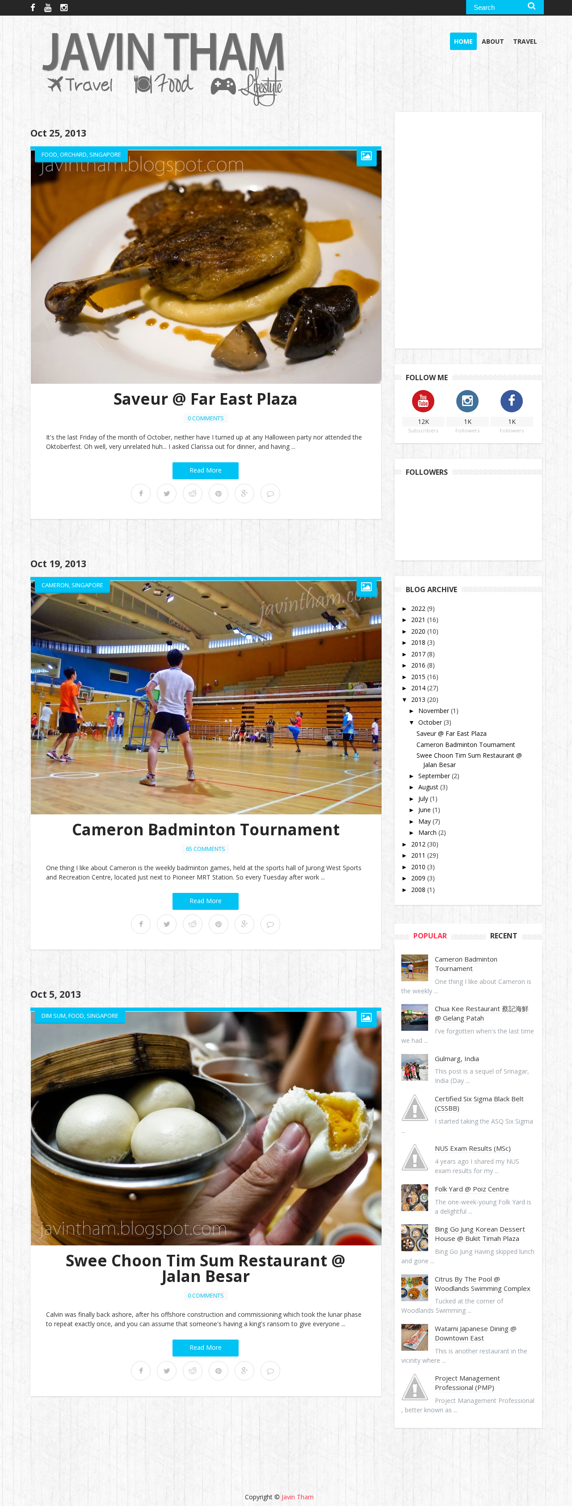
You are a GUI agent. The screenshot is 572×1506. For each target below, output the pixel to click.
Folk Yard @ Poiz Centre (472, 1188)
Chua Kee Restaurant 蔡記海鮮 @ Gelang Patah (482, 1013)
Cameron (55, 585)
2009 (419, 878)
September (435, 776)
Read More (205, 470)
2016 (419, 665)
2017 (419, 654)
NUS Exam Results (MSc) (473, 1148)
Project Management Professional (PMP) (467, 1382)
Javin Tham (298, 1497)
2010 (419, 867)
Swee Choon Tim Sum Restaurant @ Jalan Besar (205, 1268)
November (434, 710)
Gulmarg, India (457, 1058)
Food (49, 154)
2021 (419, 619)
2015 (419, 676)
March (428, 832)
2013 (419, 699)
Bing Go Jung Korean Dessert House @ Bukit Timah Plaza (480, 1233)
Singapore (105, 154)
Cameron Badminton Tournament (206, 829)
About (493, 41)
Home (463, 41)
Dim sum (54, 1016)
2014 (419, 688)
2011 (419, 855)
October (431, 722)
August (429, 787)
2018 (419, 642)
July (424, 798)
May (425, 821)
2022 (419, 608)
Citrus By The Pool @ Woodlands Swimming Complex (482, 1283)
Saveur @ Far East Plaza (206, 398)
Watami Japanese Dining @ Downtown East (476, 1333)
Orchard (73, 154)
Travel (525, 41)
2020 (419, 631)
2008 (419, 889)
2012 (419, 844)
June (425, 809)
